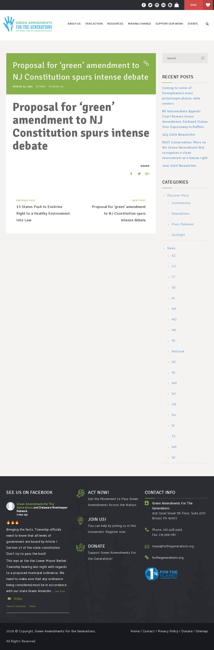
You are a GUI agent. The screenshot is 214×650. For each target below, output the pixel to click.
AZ (174, 256)
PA (174, 415)
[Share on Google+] (146, 173)
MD (174, 319)
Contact (149, 631)
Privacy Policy (168, 631)
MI (174, 341)
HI (173, 298)
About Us (74, 23)
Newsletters (181, 214)
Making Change (139, 23)
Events (193, 23)
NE (174, 362)
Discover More (178, 195)
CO (174, 266)
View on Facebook (15, 606)
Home (135, 631)
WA (174, 447)
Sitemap (202, 631)
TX (174, 436)
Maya (42, 86)
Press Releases (183, 224)
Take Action (94, 23)
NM (174, 383)
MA (174, 309)
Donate (186, 631)
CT (174, 277)
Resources (115, 23)
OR (174, 404)
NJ (62, 86)
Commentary (181, 203)
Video (18, 599)
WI (174, 458)
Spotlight (178, 235)
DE (174, 288)
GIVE (194, 5)
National (178, 351)
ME (174, 330)
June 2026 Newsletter (179, 166)
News (55, 86)
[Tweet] (137, 173)
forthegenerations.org (168, 557)
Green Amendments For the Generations (65, 631)
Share (32, 606)
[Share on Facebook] (128, 173)
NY (174, 394)
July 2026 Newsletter (179, 135)
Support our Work (169, 23)
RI (173, 426)
